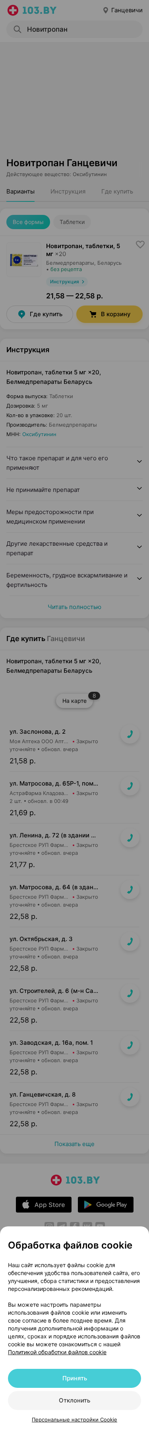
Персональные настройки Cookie (74, 1419)
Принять (74, 1378)
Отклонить (74, 1400)
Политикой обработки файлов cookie (57, 1352)
